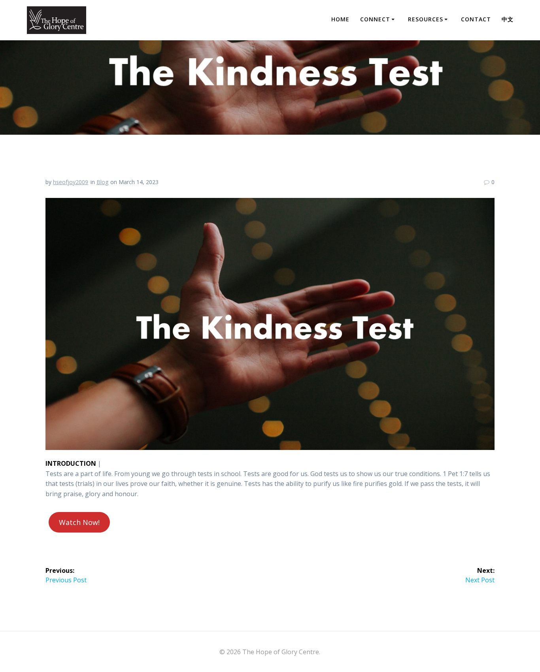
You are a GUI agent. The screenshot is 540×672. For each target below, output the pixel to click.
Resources (425, 19)
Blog (102, 182)
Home (340, 19)
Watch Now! (79, 522)
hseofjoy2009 (70, 182)
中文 (508, 19)
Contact (476, 19)
